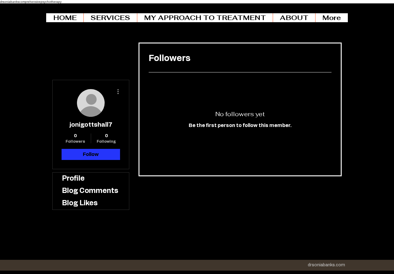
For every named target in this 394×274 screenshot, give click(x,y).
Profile (73, 178)
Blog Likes (80, 203)
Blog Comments (90, 190)
